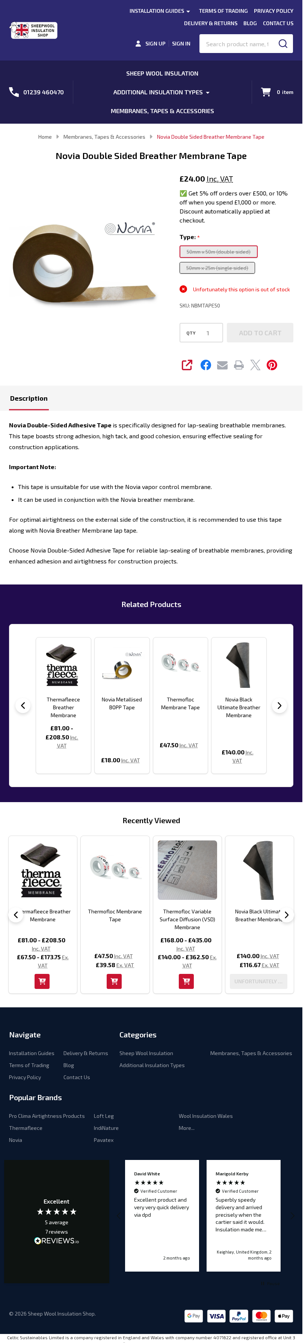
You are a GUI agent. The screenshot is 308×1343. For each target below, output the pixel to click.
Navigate (25, 1034)
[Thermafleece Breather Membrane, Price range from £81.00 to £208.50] (63, 665)
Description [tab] (29, 398)
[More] (188, 10)
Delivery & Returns (210, 23)
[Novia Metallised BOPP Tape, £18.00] (122, 665)
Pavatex (103, 1140)
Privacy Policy (273, 11)
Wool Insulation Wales (206, 1116)
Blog (250, 23)
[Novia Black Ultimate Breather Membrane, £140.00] (239, 665)
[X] (255, 365)
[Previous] (22, 705)
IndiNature (106, 1128)
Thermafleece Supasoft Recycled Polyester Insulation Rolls (264, 919)
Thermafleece (25, 1128)
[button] (119, 1216)
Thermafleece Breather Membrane (63, 707)
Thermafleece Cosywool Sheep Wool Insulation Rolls (192, 919)
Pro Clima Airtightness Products (47, 1116)
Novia (15, 1140)
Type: (190, 237)
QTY (191, 332)
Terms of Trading (223, 11)
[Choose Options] (191, 981)
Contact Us (278, 23)
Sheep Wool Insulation (162, 73)
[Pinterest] (272, 365)
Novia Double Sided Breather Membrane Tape (47, 919)
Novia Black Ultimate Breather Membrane (238, 707)
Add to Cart (260, 333)
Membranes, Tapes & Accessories (162, 110)
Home (45, 136)
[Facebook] (206, 365)
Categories (138, 1034)
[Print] (239, 365)
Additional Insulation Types (158, 91)
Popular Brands (35, 1097)
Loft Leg (104, 1116)
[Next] (279, 705)
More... (187, 1128)
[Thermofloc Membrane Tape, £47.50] (181, 665)
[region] (205, 1215)
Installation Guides (157, 11)
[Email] (222, 365)
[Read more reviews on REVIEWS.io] (56, 1241)
